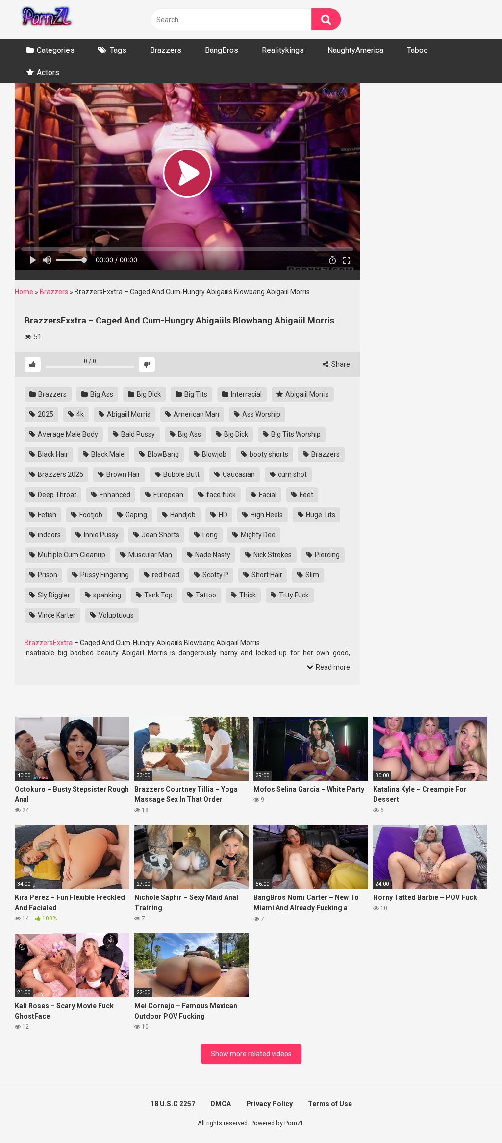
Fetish (46, 515)
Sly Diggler (53, 595)
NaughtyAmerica (355, 50)
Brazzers (165, 50)
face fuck (220, 494)
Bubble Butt (181, 474)
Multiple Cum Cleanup (70, 555)
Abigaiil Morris (306, 394)
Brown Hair (122, 474)
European (167, 494)
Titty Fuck (293, 595)
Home (24, 292)
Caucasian (238, 474)
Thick (247, 595)
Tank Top (158, 595)
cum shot (291, 474)
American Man (195, 414)
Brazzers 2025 (59, 474)
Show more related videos (251, 1054)
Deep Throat (56, 494)
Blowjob (213, 454)
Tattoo (205, 595)
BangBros (221, 50)
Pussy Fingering (104, 575)
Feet (305, 494)
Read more (332, 667)
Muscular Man (149, 555)
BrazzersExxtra (49, 642)
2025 (44, 414)
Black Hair (52, 454)
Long (209, 535)
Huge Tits (319, 515)
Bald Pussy (137, 434)
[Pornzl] (46, 19)
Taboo (417, 50)
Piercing (326, 555)
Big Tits (195, 394)
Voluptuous (115, 615)
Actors (48, 72)
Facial (266, 494)
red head (165, 575)
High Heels (266, 515)
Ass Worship (260, 414)
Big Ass (101, 394)
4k (79, 414)
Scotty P (214, 575)
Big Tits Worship (295, 434)
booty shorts (268, 454)
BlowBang (162, 454)
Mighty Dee (257, 535)
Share (340, 364)
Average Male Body (67, 434)
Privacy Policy (269, 1104)
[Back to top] (469, 1113)
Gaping (135, 515)
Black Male (107, 454)
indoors (48, 535)
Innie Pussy (100, 535)
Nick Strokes (272, 555)
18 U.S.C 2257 (173, 1104)
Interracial (245, 394)
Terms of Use (330, 1104)
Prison (46, 575)
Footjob (90, 515)
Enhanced (114, 494)
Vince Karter (55, 615)
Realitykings (283, 50)
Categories (56, 50)
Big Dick (148, 394)
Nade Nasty (212, 555)
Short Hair (266, 575)
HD (222, 515)
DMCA (220, 1104)
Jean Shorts (159, 535)
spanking (106, 595)
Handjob (182, 515)
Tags (118, 50)
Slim (311, 575)
